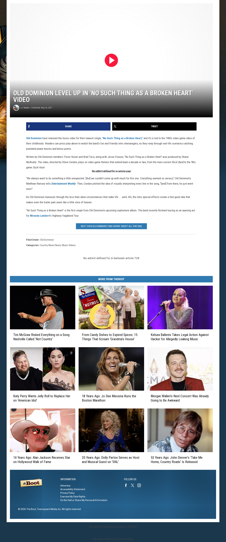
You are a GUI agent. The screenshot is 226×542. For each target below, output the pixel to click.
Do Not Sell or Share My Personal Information (83, 500)
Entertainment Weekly (63, 183)
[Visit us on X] (134, 485)
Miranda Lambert (40, 215)
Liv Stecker (25, 107)
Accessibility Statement (72, 489)
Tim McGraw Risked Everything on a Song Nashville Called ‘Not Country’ (41, 337)
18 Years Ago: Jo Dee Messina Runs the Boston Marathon (109, 398)
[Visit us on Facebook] (127, 485)
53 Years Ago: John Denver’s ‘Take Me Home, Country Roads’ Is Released (177, 459)
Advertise (65, 485)
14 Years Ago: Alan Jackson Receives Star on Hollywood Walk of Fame (41, 459)
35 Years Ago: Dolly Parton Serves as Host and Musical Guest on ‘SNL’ (110, 459)
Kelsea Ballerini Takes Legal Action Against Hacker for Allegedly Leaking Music (180, 337)
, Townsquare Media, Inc (48, 509)
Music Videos (69, 245)
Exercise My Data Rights (72, 496)
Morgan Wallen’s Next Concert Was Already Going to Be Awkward (180, 398)
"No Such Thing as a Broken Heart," (122, 138)
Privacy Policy (67, 493)
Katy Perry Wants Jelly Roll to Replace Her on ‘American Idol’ (41, 398)
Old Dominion (34, 138)
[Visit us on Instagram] (140, 485)
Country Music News (50, 245)
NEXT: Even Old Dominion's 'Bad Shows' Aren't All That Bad (111, 226)
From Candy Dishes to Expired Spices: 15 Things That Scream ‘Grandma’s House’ (109, 337)
